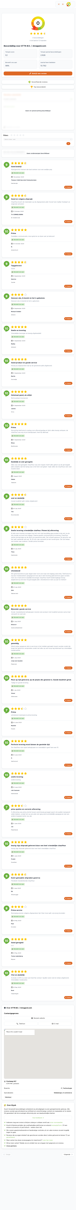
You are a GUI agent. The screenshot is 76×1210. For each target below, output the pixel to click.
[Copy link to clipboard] (58, 4)
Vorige (8, 1154)
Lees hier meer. (48, 1140)
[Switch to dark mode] (62, 4)
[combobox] (38, 139)
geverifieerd (10, 1137)
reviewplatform (56, 1125)
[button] (38, 1145)
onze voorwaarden (56, 1122)
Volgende (67, 1154)
